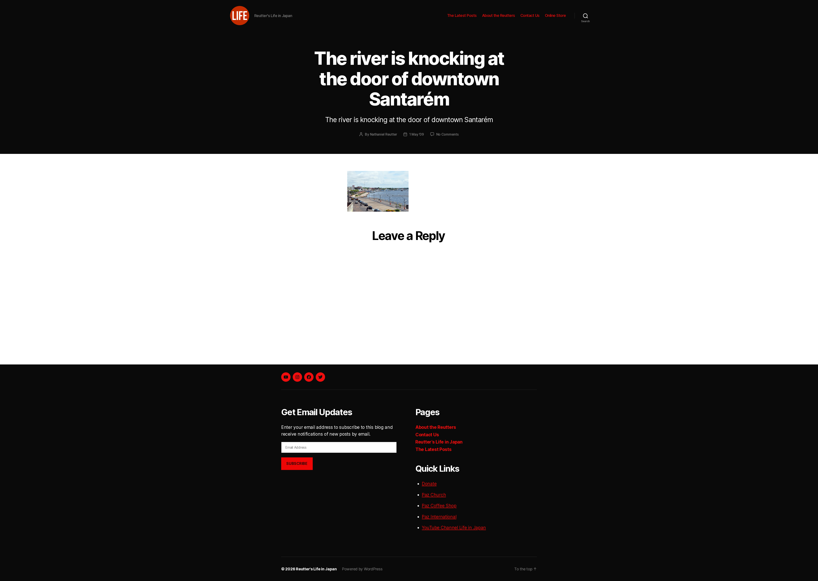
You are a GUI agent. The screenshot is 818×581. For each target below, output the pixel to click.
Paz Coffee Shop (439, 505)
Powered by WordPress (362, 569)
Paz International (439, 516)
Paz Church (434, 494)
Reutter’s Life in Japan (438, 442)
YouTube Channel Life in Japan (454, 527)
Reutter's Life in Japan (316, 569)
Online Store (555, 15)
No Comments (447, 134)
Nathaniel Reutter (383, 134)
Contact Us (530, 15)
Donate (429, 483)
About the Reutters (498, 15)
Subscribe (296, 463)
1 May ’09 (416, 134)
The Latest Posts (462, 15)
